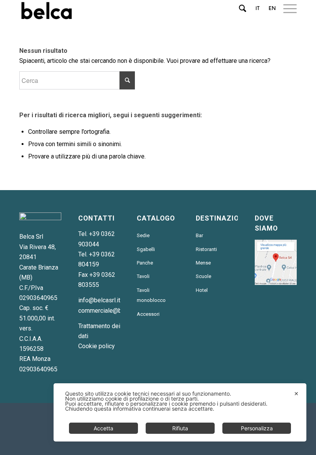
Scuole (203, 276)
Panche (145, 263)
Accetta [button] (103, 428)
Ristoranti (206, 249)
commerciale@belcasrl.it (111, 310)
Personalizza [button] (257, 428)
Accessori (148, 314)
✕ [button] (296, 393)
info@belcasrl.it (99, 300)
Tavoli (143, 276)
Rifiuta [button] (180, 428)
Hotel (202, 290)
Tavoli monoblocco (151, 295)
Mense (203, 263)
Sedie (143, 235)
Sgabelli (146, 249)
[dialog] (180, 412)
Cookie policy (96, 346)
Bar (199, 235)
